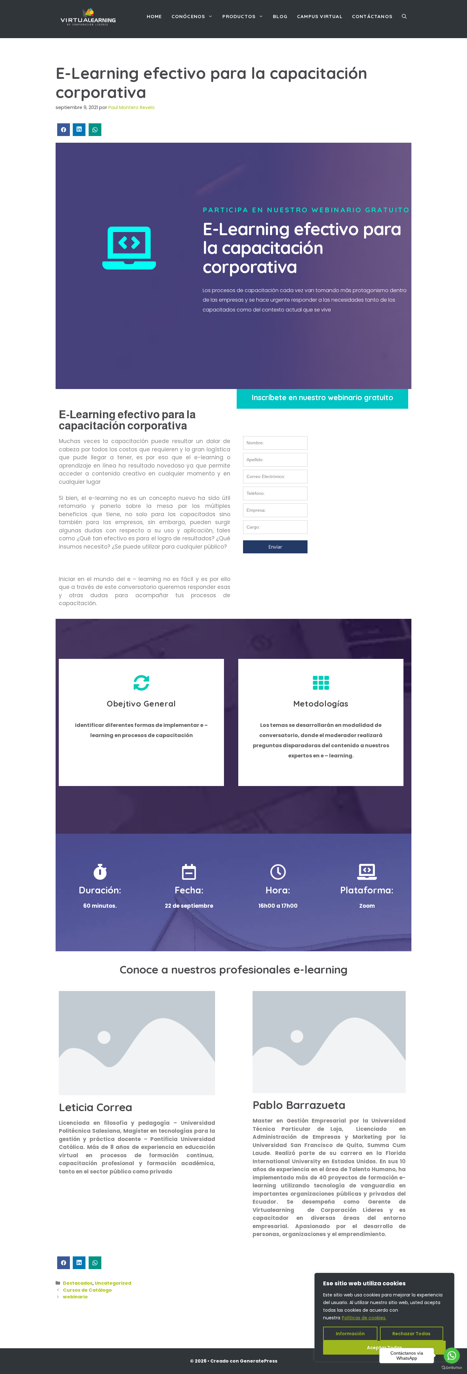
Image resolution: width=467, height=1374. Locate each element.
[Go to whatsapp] (452, 1356)
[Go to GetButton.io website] (452, 1368)
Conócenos (188, 16)
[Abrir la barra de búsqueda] (404, 16)
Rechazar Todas (411, 1333)
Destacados (77, 1283)
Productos (238, 16)
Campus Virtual (319, 16)
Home (154, 16)
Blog (280, 16)
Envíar (275, 546)
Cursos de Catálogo (87, 1290)
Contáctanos (372, 16)
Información (350, 1333)
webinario (75, 1297)
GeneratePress (258, 1361)
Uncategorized (113, 1283)
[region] (384, 1317)
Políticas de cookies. (364, 1318)
